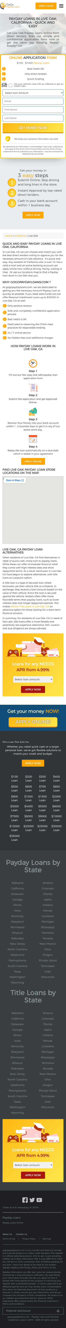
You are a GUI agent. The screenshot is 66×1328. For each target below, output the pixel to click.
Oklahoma (17, 954)
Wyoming (17, 982)
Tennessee (47, 966)
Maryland (17, 921)
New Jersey (17, 943)
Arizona (48, 882)
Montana (48, 932)
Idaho (48, 899)
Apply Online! (33, 721)
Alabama (17, 882)
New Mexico (48, 943)
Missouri (17, 932)
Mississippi (48, 927)
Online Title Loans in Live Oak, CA (30, 606)
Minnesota (17, 927)
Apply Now (33, 763)
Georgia (17, 899)
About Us (7, 1234)
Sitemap (46, 1238)
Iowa (17, 910)
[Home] (9, 5)
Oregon (48, 954)
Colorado (48, 888)
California (20, 235)
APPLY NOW (33, 689)
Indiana (48, 905)
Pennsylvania (17, 960)
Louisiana (48, 916)
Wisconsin (47, 977)
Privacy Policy (36, 149)
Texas (17, 971)
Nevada (48, 938)
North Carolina (17, 949)
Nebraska (17, 938)
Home (8, 235)
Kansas (47, 910)
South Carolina (17, 966)
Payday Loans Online (13, 1222)
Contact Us (21, 1234)
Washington (17, 977)
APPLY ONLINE (33, 461)
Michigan (48, 921)
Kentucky (17, 916)
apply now (46, 5)
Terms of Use (55, 149)
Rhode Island (48, 960)
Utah (48, 971)
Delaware (17, 894)
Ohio (48, 949)
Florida (47, 894)
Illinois (17, 905)
